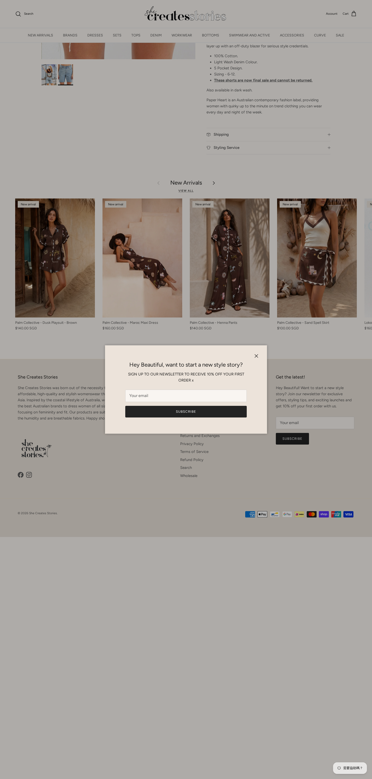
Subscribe (186, 411)
